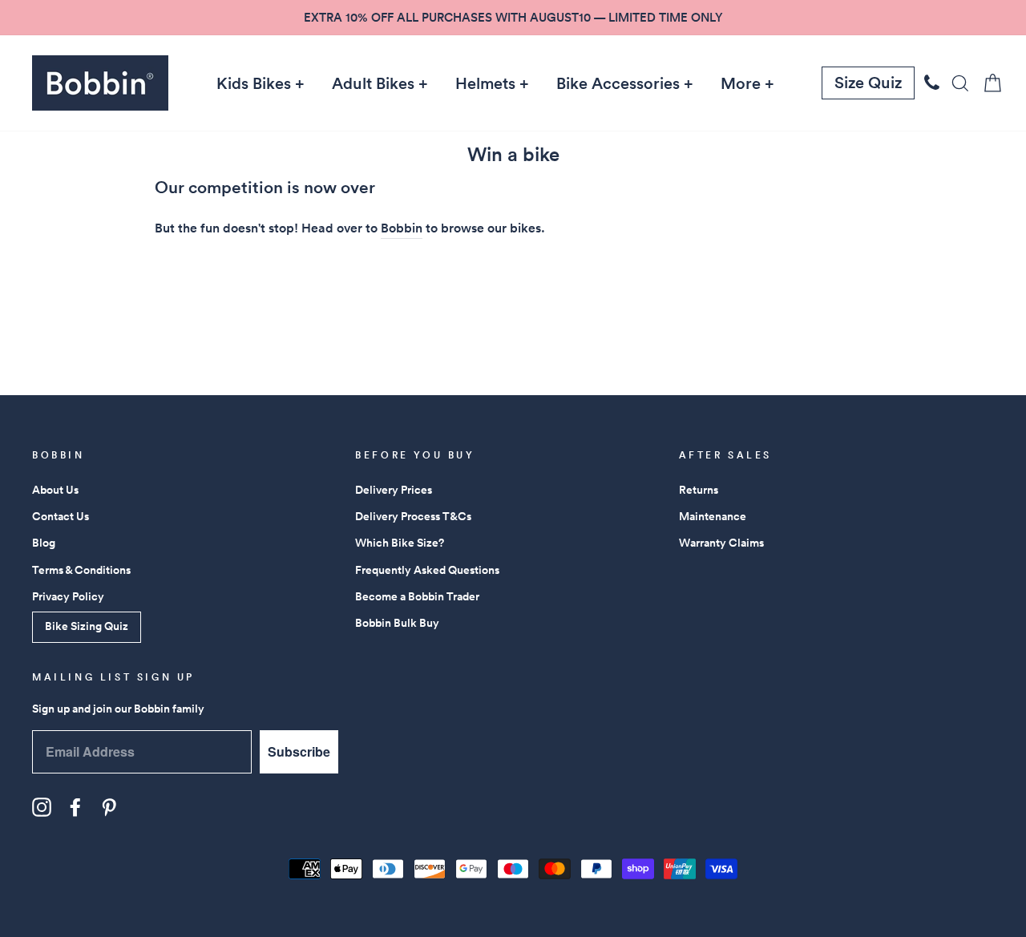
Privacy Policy (68, 596)
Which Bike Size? (399, 543)
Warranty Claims (721, 543)
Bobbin (401, 228)
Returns (698, 490)
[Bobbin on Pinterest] (109, 807)
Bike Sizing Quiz (86, 626)
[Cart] (987, 83)
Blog (43, 543)
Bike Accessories (618, 83)
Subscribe (299, 751)
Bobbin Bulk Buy (397, 623)
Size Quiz (868, 82)
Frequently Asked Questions (427, 570)
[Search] (955, 83)
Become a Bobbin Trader (417, 596)
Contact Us (60, 516)
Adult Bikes (373, 83)
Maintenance (712, 516)
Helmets (485, 83)
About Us (55, 490)
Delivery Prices (393, 490)
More (741, 83)
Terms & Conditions (81, 570)
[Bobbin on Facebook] (75, 807)
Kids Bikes (253, 83)
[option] (513, 17)
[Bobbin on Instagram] (41, 807)
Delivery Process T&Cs (413, 516)
